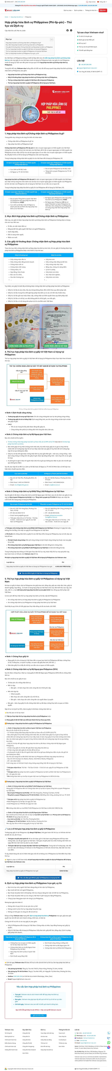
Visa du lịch (62, 1033)
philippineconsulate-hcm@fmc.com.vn (54, 516)
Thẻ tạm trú (44, 1043)
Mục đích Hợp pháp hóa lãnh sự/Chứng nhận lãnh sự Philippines (24, 45)
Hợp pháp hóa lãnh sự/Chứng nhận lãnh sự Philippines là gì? (23, 43)
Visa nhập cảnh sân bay (47, 1033)
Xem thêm (25, 1053)
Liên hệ (77, 1030)
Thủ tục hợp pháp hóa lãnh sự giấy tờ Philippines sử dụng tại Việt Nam (26, 51)
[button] (51, 40)
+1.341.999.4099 (82, 5)
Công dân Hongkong (28, 1046)
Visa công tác (62, 1036)
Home (6, 17)
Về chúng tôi (8, 1033)
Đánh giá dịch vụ (9, 1036)
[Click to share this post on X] (71, 31)
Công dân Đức (26, 1040)
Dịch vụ (43, 1030)
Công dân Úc (26, 1036)
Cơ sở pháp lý (62, 1040)
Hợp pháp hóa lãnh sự (17, 17)
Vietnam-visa (9, 1030)
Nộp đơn (103, 10)
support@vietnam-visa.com (88, 68)
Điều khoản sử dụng (10, 1043)
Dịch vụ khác (78, 10)
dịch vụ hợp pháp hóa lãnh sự (39, 916)
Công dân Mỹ (26, 1033)
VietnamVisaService (89, 1038)
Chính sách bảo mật (10, 1046)
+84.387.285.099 (92, 5)
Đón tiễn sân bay (45, 1046)
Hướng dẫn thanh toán (11, 1050)
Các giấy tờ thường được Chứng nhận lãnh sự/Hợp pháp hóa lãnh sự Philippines (29, 47)
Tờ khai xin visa (63, 1043)
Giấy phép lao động (46, 1040)
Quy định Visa (26, 1030)
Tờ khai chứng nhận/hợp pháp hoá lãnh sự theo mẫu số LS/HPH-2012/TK (31, 442)
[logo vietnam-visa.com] (12, 10)
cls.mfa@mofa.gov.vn (21, 485)
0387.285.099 (21, 2)
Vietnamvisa (83, 1040)
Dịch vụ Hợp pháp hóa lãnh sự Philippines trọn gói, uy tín (22, 53)
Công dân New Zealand (29, 1050)
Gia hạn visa (44, 1036)
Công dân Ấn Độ (27, 1043)
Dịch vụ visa (67, 10)
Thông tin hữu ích (90, 10)
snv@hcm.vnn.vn (54, 485)
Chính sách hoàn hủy (10, 1040)
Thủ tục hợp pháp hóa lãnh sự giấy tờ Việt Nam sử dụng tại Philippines (26, 49)
